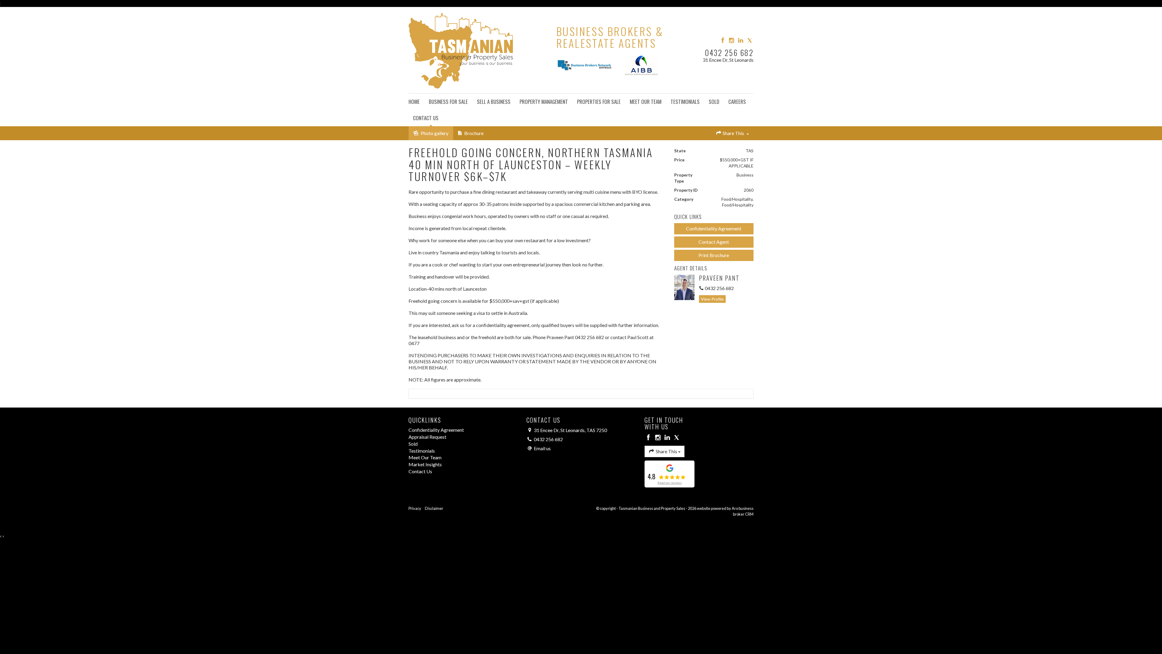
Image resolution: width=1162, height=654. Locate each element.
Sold (714, 101)
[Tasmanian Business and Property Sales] (461, 49)
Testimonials (685, 101)
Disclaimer (434, 508)
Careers (737, 101)
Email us (542, 448)
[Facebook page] (723, 40)
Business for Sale (448, 101)
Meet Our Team (645, 101)
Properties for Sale (599, 101)
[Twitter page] (749, 40)
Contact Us (425, 118)
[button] (714, 228)
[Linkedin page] (741, 40)
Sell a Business (493, 101)
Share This (733, 133)
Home (414, 101)
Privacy (415, 508)
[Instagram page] (732, 40)
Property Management (544, 101)
